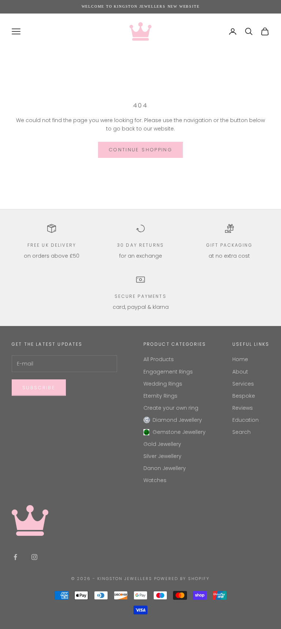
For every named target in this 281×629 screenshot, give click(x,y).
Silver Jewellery (162, 456)
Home (240, 359)
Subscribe (38, 387)
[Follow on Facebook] (15, 557)
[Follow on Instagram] (34, 557)
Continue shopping (140, 149)
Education (245, 420)
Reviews (242, 408)
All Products (158, 359)
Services (243, 383)
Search (241, 432)
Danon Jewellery (164, 468)
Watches (154, 480)
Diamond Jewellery (177, 420)
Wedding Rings (162, 383)
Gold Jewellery (162, 444)
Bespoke (243, 395)
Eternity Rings (160, 395)
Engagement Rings (168, 371)
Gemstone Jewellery (179, 432)
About (240, 371)
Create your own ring (170, 408)
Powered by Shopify (182, 578)
